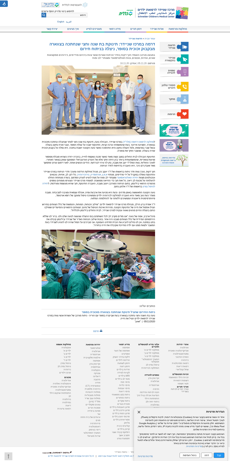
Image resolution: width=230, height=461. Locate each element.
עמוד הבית (150, 38)
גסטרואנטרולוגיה (181, 354)
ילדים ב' (67, 354)
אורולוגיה (184, 347)
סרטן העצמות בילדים (120, 407)
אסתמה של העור (122, 351)
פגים (98, 420)
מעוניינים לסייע (94, 29)
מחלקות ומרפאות (178, 29)
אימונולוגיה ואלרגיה (62, 383)
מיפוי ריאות (124, 391)
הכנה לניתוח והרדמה (149, 392)
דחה (206, 455)
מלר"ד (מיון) (94, 401)
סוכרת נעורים (123, 404)
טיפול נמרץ (66, 363)
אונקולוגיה (66, 347)
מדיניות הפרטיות (194, 446)
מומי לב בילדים (122, 379)
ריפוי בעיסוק (94, 430)
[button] (43, 15)
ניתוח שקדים (124, 401)
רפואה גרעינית (64, 409)
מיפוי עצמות (124, 388)
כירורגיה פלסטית (92, 389)
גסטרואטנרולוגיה (63, 390)
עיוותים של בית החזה (90, 417)
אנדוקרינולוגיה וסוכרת (61, 387)
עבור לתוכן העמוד (115, 3)
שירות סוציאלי (93, 436)
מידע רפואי (115, 29)
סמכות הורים (94, 408)
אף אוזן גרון (153, 378)
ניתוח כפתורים (123, 398)
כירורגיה (185, 360)
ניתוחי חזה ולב (152, 401)
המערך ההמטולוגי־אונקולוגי (150, 360)
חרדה (97, 383)
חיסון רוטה (125, 366)
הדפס (96, 331)
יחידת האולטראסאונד (127, 177)
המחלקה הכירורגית (150, 368)
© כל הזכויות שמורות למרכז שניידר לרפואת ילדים (71, 456)
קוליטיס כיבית (123, 426)
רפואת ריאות (182, 366)
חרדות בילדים (123, 369)
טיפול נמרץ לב (152, 365)
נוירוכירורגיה (83, 174)
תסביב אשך (124, 435)
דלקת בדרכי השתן (121, 357)
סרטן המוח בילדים (121, 413)
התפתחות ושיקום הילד (60, 393)
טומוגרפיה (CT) (92, 386)
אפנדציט (126, 354)
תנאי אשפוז (183, 383)
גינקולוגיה (95, 370)
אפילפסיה (95, 367)
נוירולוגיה (66, 399)
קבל (219, 455)
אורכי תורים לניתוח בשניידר (180, 390)
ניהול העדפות (189, 455)
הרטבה (97, 379)
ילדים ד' (67, 360)
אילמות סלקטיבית (92, 357)
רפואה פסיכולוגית (180, 363)
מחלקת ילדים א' (151, 350)
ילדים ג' (67, 357)
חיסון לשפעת (124, 363)
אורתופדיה (96, 174)
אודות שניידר (157, 29)
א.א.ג (104, 174)
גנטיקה (97, 373)
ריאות (68, 405)
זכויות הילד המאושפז (179, 377)
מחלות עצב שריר (92, 398)
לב (70, 396)
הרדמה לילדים (123, 360)
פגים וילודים (65, 372)
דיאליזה (96, 376)
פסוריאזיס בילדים (121, 420)
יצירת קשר (52, 29)
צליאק (127, 423)
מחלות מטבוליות (92, 395)
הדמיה (156, 389)
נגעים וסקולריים (93, 404)
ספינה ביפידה (93, 411)
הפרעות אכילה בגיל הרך (148, 395)
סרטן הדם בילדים (121, 410)
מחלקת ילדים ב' (151, 353)
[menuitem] (177, 29)
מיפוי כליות (124, 385)
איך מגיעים (73, 29)
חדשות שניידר (135, 38)
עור (98, 414)
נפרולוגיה (155, 405)
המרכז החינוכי (182, 357)
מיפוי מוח (125, 382)
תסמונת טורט (123, 438)
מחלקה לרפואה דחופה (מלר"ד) (138, 141)
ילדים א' (67, 351)
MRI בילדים (124, 376)
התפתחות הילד (152, 398)
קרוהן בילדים (124, 429)
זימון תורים (135, 29)
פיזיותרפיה (95, 423)
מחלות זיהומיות (93, 392)
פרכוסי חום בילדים (121, 416)
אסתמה (126, 347)
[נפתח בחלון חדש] (127, 13)
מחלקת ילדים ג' (151, 356)
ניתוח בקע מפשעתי (121, 394)
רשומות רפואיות (181, 380)
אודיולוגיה (66, 380)
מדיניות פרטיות (145, 456)
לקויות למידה (123, 372)
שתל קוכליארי (182, 369)
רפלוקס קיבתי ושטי (121, 432)
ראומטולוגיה (94, 426)
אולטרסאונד (95, 348)
